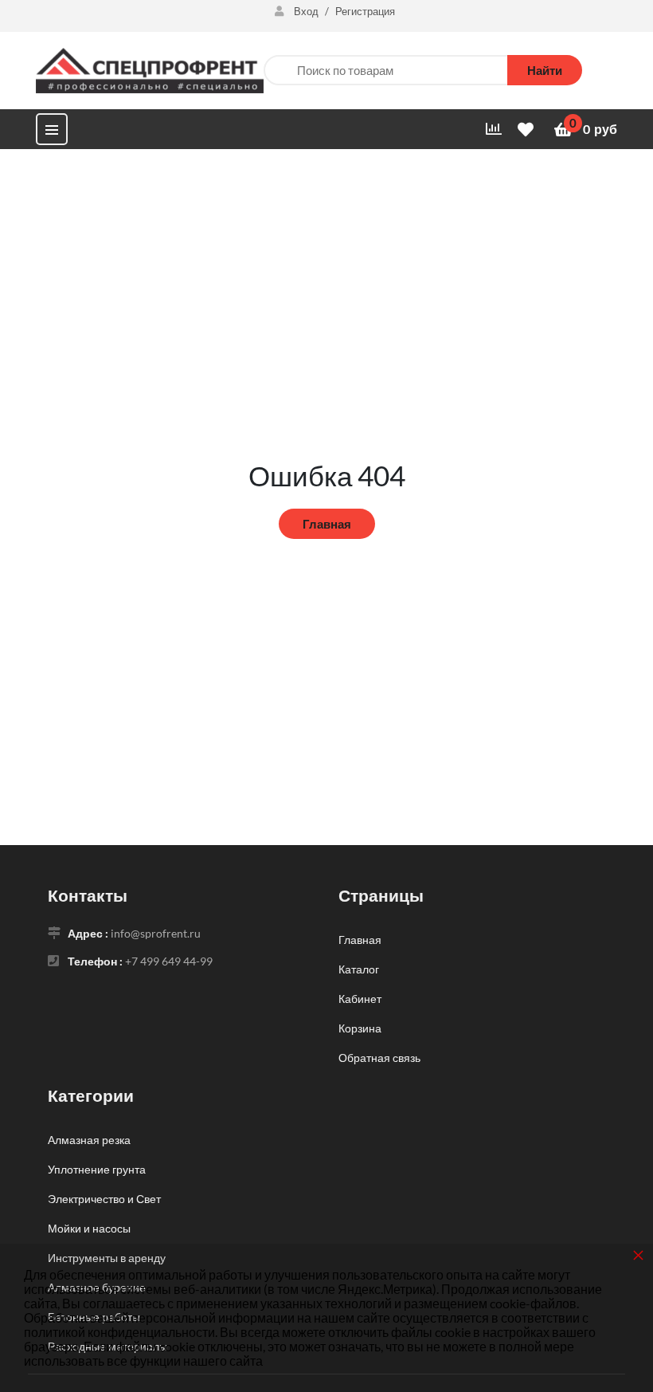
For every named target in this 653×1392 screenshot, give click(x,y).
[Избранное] (528, 129)
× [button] (638, 1254)
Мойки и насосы (89, 1228)
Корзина (359, 1028)
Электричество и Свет (104, 1198)
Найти (544, 70)
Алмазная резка (89, 1139)
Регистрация (365, 11)
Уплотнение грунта (97, 1169)
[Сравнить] (494, 129)
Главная (327, 524)
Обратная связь (379, 1057)
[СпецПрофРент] (150, 68)
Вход (306, 11)
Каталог (358, 969)
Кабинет (359, 998)
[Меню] (52, 129)
